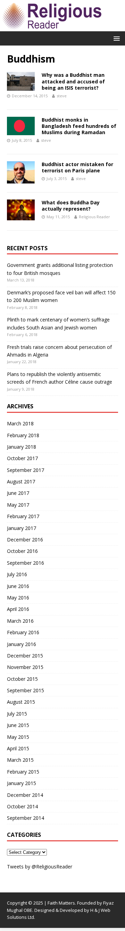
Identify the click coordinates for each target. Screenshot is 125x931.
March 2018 (20, 423)
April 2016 (18, 609)
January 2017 (21, 528)
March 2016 (20, 621)
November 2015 (25, 667)
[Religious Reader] (52, 27)
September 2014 (25, 818)
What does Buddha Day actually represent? (71, 205)
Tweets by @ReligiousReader (39, 866)
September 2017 (25, 470)
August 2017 (21, 481)
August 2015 (21, 702)
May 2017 (18, 504)
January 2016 (21, 644)
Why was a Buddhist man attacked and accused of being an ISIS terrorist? (73, 81)
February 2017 (23, 516)
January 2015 (21, 783)
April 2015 (18, 748)
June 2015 (18, 725)
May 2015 (18, 737)
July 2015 (17, 713)
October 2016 (22, 551)
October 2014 (22, 806)
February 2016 (23, 632)
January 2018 (21, 446)
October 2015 (22, 679)
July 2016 (17, 574)
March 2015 (20, 760)
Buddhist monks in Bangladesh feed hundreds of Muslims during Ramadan (79, 126)
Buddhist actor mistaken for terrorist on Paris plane (77, 167)
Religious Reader (94, 216)
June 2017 (18, 493)
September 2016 (25, 563)
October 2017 (22, 458)
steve (62, 95)
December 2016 (25, 539)
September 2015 (25, 690)
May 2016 (18, 597)
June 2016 (18, 586)
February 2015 (23, 771)
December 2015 (25, 655)
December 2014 (25, 795)
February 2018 (23, 435)
